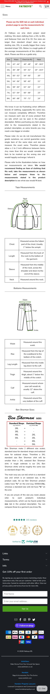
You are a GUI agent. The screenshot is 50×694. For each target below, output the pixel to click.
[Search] (40, 6)
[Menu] (1, 6)
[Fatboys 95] (25, 6)
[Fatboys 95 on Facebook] (20, 619)
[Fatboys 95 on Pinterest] (29, 619)
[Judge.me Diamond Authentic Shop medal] (13, 530)
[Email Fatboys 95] (16, 619)
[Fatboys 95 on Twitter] (34, 619)
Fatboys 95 (28, 651)
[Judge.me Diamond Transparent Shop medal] (25, 530)
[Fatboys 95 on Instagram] (25, 619)
